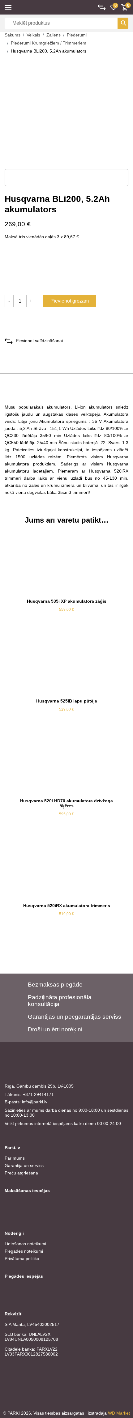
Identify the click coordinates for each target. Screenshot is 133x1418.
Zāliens (53, 34)
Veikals (33, 34)
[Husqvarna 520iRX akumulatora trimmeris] (66, 867)
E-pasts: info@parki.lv (26, 1101)
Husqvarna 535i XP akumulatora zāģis (66, 601)
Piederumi (77, 34)
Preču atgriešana (21, 1172)
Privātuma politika (22, 1258)
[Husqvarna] (28, 268)
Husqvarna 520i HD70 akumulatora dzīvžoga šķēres (66, 803)
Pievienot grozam (69, 301)
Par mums (15, 1158)
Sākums (12, 34)
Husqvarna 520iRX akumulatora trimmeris (66, 905)
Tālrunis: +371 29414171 (29, 1094)
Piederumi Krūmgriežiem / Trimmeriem (48, 42)
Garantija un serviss (24, 1165)
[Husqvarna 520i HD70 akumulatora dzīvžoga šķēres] (66, 763)
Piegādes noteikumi (24, 1251)
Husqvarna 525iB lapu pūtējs (66, 700)
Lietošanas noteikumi (25, 1243)
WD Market (119, 1413)
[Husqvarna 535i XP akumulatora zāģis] (66, 563)
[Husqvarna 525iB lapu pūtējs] (66, 663)
